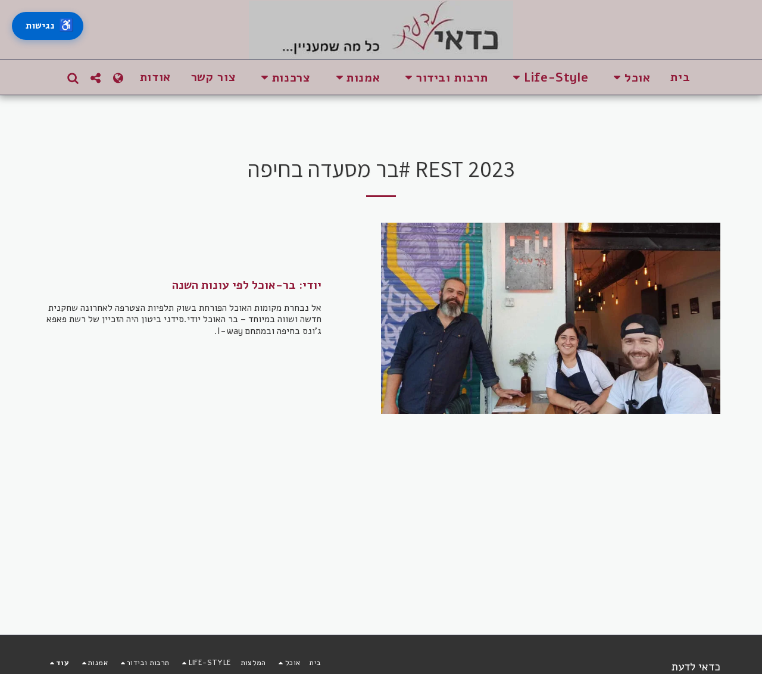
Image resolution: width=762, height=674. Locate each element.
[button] (629, 78)
